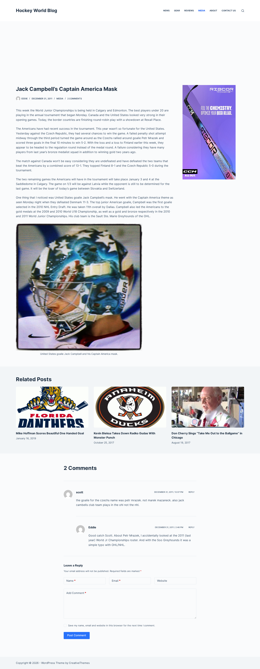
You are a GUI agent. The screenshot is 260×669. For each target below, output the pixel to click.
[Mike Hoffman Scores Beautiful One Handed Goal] (52, 407)
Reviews (189, 10)
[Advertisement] (130, 48)
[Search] (242, 10)
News (166, 10)
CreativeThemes (79, 663)
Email (116, 580)
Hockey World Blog (36, 10)
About (213, 10)
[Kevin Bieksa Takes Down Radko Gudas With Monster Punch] (130, 407)
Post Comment (76, 635)
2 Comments (74, 98)
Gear (177, 10)
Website (162, 580)
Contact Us (229, 10)
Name (71, 580)
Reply (192, 492)
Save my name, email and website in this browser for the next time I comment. (111, 625)
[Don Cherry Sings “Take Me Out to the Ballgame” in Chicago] (208, 407)
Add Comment (76, 593)
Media (201, 10)
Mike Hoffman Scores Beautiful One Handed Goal (50, 433)
